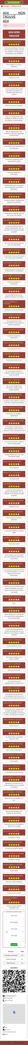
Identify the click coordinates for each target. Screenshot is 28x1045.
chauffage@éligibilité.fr (10, 995)
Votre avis (14, 935)
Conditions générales (18, 1042)
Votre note (14, 929)
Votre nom (14, 915)
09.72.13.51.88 (13, 2)
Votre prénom (14, 922)
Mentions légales (5, 1042)
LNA (6, 1027)
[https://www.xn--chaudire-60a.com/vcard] (14, 981)
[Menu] (21, 2)
